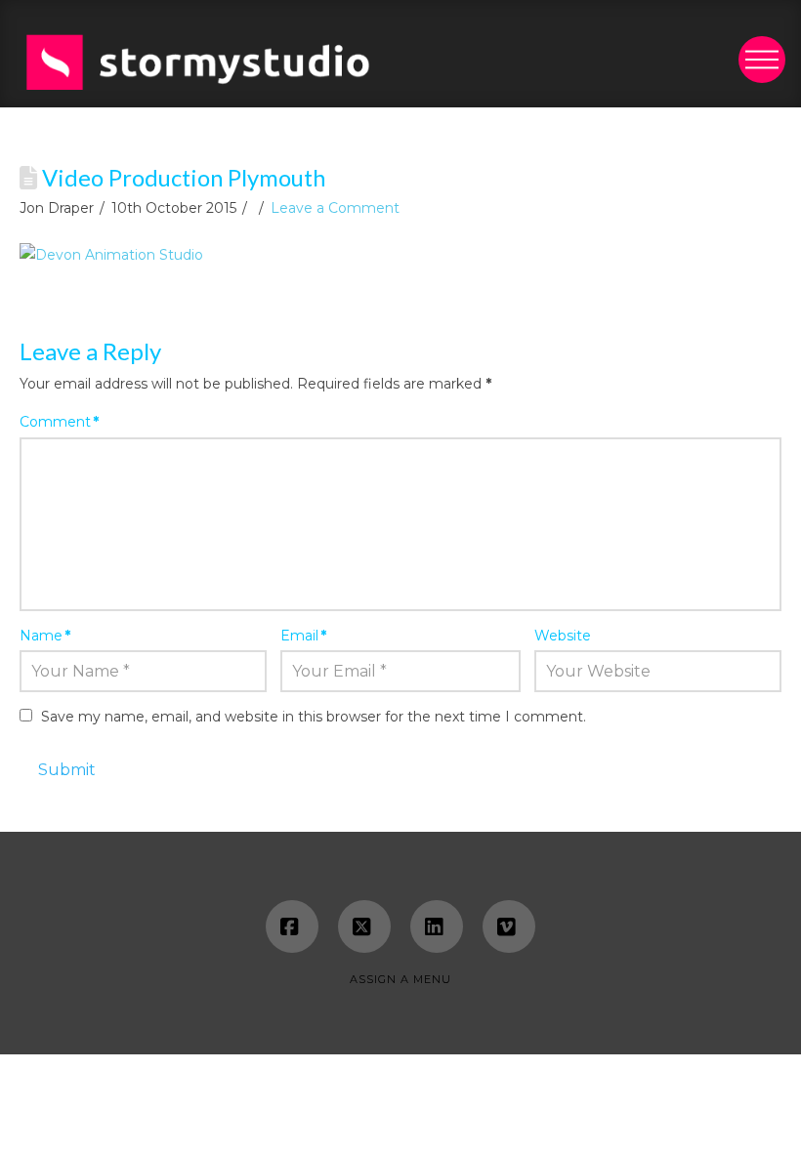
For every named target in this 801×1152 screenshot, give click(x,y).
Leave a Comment (335, 208)
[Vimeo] (509, 926)
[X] (364, 926)
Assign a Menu (400, 979)
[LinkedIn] (436, 926)
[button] (761, 59)
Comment (59, 422)
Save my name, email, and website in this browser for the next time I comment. (313, 716)
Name (45, 635)
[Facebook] (292, 926)
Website (562, 635)
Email (303, 635)
